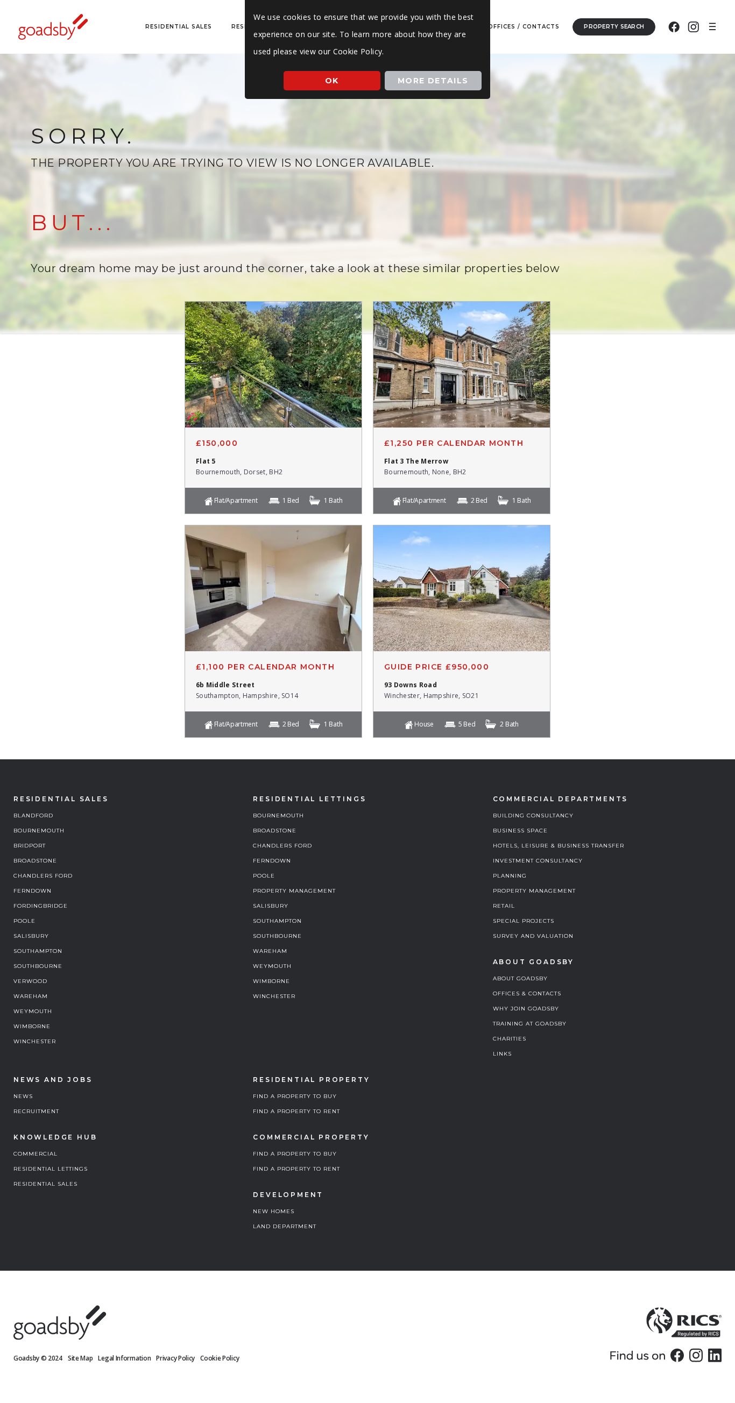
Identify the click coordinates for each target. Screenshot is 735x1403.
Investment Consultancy (538, 860)
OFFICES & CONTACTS (527, 993)
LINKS (502, 1053)
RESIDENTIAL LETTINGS (50, 1168)
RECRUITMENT (36, 1111)
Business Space (520, 830)
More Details (433, 81)
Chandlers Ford (43, 875)
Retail (504, 905)
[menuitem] (674, 27)
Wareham (30, 996)
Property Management (294, 890)
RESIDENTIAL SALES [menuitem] (178, 26)
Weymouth (32, 1011)
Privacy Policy (175, 1358)
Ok (332, 81)
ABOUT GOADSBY (520, 978)
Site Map (80, 1358)
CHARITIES (509, 1038)
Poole (24, 920)
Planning (510, 875)
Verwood (30, 981)
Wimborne (32, 1026)
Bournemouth (39, 830)
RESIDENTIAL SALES (45, 1183)
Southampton (37, 951)
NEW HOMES (273, 1211)
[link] (677, 1355)
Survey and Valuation (533, 935)
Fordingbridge (40, 905)
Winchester (34, 1041)
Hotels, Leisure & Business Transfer (558, 845)
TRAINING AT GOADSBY (530, 1023)
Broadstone (35, 860)
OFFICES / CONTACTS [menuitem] (524, 26)
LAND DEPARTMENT (284, 1226)
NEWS (23, 1096)
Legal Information (124, 1358)
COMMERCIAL (35, 1153)
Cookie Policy (219, 1358)
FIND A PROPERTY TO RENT (296, 1111)
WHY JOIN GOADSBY (526, 1008)
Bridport (29, 845)
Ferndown (32, 890)
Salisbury (31, 935)
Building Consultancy (533, 815)
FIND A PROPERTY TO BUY (295, 1096)
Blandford (33, 815)
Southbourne (37, 966)
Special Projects (523, 920)
